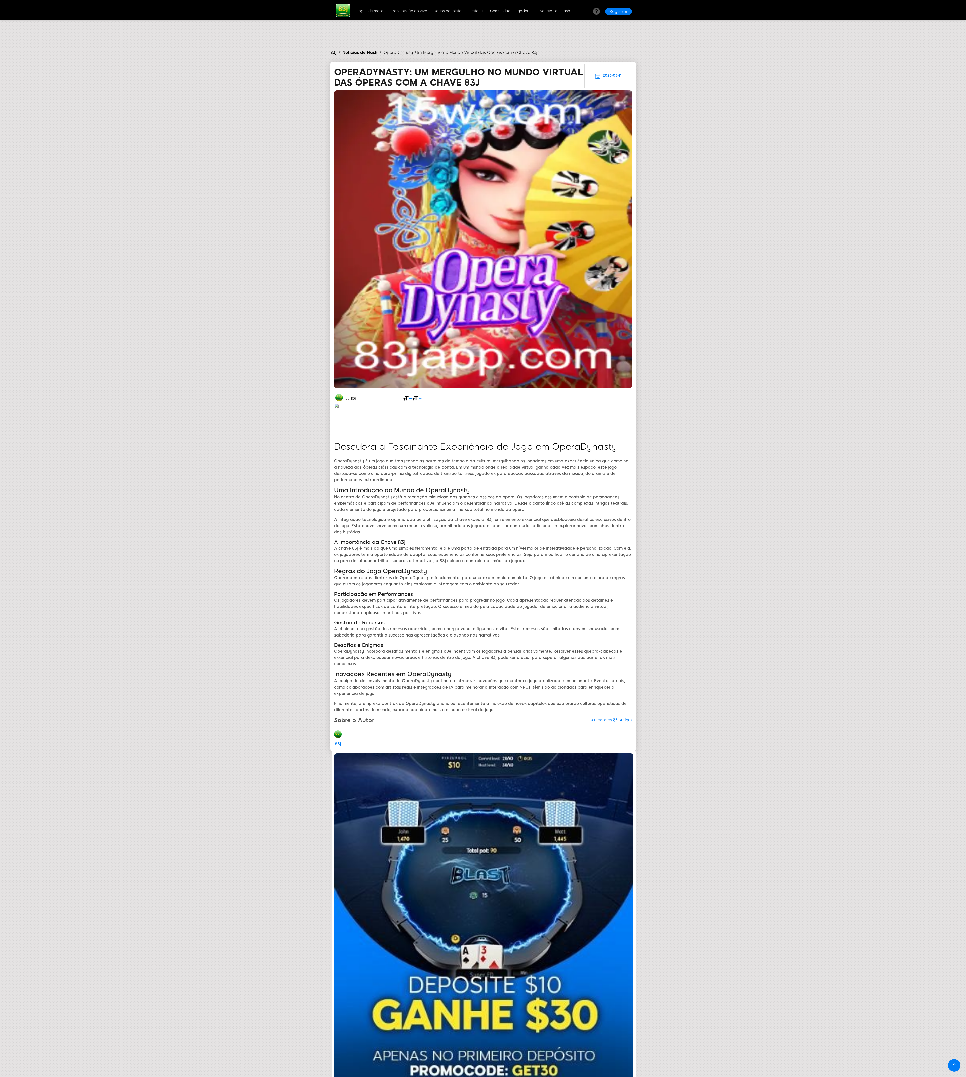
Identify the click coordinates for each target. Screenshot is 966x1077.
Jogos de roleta (448, 11)
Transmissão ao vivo (409, 11)
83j (333, 52)
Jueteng (476, 11)
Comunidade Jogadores (511, 11)
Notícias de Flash (555, 11)
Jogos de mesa (370, 11)
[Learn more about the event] (483, 39)
